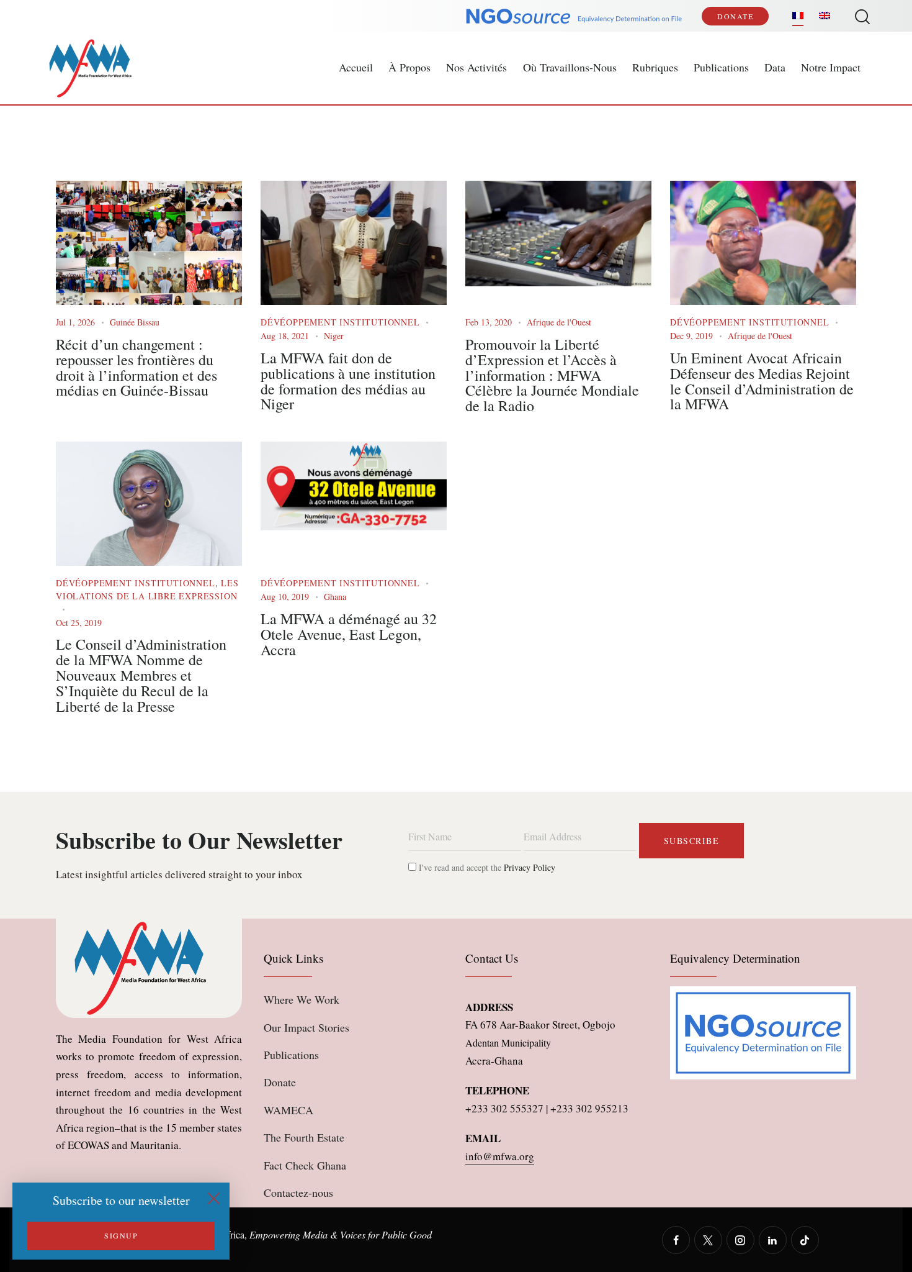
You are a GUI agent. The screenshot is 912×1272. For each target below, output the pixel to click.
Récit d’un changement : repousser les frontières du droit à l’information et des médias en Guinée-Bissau (136, 367)
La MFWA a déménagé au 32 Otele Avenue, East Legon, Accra (349, 634)
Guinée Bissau (134, 322)
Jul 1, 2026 (75, 322)
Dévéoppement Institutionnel (340, 322)
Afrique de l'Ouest (559, 322)
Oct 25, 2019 (79, 623)
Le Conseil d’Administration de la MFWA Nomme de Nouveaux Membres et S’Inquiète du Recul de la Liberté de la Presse (141, 675)
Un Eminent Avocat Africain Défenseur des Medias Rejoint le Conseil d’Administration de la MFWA (762, 381)
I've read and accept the (485, 867)
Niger (334, 336)
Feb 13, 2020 (488, 322)
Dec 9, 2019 (691, 336)
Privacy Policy (529, 867)
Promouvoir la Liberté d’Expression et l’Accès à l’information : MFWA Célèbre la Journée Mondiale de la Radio (552, 375)
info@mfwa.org (499, 1156)
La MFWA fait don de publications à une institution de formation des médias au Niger (348, 381)
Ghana (335, 596)
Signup (121, 1235)
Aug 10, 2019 (285, 596)
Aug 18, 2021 (285, 336)
